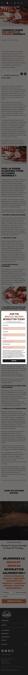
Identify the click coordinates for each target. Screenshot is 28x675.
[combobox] (5, 347)
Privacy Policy (15, 357)
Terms (20, 357)
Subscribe (14, 360)
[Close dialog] (25, 312)
